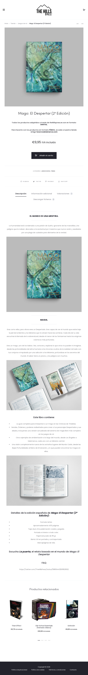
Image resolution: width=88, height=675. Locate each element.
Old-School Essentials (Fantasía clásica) (44, 627)
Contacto (73, 670)
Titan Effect (16, 626)
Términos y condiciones (57, 670)
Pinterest (51, 181)
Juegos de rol (22, 23)
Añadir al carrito (46, 155)
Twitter (38, 181)
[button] (39, 640)
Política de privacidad (19, 670)
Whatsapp (64, 181)
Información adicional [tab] (41, 193)
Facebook (26, 181)
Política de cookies (37, 670)
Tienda (13, 23)
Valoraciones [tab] (64, 193)
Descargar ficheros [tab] (43, 199)
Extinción (71, 626)
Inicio (6, 23)
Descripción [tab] (20, 193)
